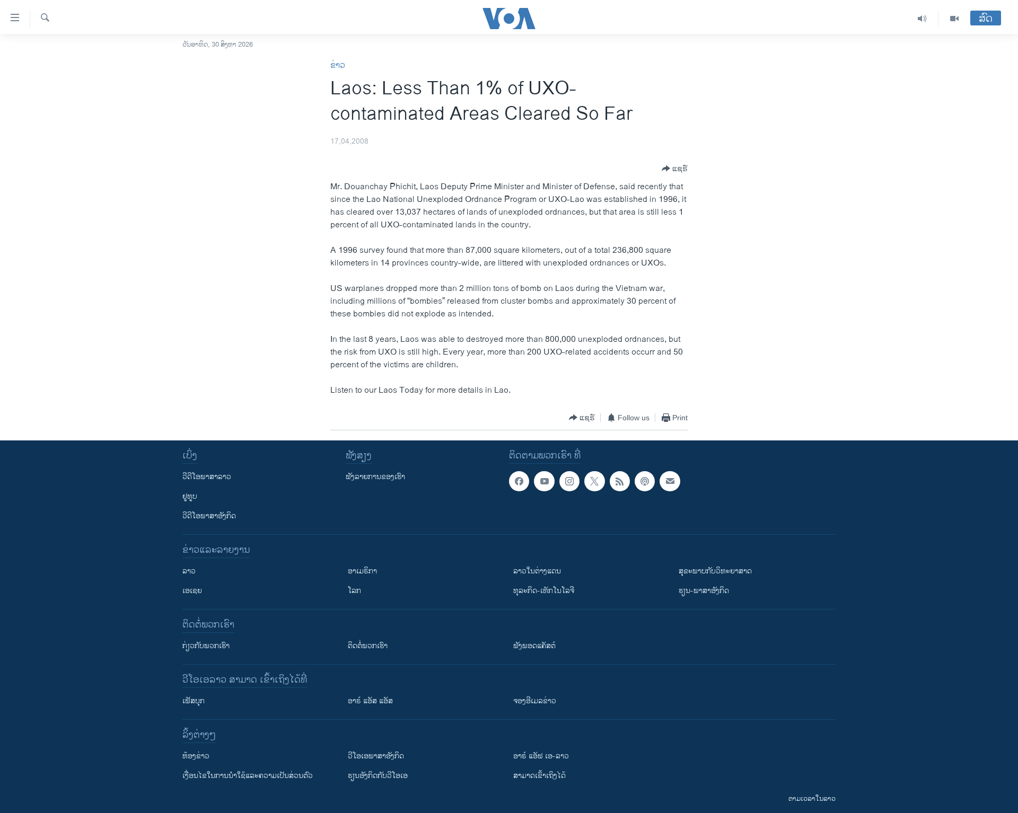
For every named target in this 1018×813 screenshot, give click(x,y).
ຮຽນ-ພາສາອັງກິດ (704, 590)
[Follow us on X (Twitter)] (594, 481)
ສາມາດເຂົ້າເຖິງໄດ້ (539, 775)
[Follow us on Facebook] (519, 481)
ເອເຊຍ (192, 590)
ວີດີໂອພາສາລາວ (206, 476)
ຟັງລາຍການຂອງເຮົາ (375, 476)
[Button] (675, 168)
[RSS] (620, 481)
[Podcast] (645, 481)
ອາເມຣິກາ (362, 571)
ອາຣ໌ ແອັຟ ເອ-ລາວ (541, 756)
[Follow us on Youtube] (544, 481)
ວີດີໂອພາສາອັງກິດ (209, 516)
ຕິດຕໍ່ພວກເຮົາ (368, 645)
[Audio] (922, 18)
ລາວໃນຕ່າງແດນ (537, 571)
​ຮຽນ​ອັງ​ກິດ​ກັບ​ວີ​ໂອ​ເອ (378, 775)
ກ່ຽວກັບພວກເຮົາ (206, 645)
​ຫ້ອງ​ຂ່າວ (195, 756)
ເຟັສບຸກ (193, 700)
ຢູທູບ (189, 496)
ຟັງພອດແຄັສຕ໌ (534, 645)
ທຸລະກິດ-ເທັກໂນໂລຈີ (543, 590)
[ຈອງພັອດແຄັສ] (670, 481)
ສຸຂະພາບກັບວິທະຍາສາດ (715, 571)
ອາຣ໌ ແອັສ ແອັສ (370, 700)
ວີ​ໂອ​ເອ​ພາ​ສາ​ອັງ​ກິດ (376, 756)
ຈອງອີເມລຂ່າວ (534, 700)
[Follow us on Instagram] (569, 481)
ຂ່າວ (337, 65)
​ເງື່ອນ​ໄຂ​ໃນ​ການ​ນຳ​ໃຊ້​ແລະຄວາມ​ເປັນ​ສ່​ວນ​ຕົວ (247, 775)
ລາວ (189, 571)
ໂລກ (354, 590)
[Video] (954, 18)
